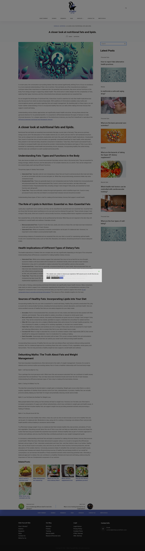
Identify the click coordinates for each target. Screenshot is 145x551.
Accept (61, 278)
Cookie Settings (55, 278)
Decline (48, 278)
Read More (62, 276)
